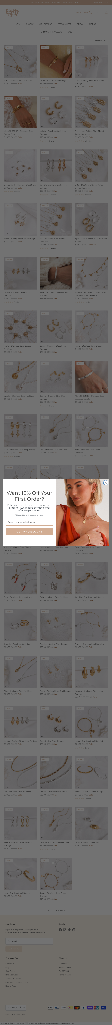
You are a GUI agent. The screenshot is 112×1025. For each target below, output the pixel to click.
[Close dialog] (105, 482)
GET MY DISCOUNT (29, 531)
